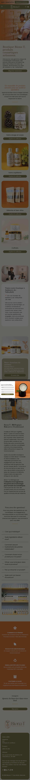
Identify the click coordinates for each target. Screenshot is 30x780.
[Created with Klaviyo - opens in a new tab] (15, 398)
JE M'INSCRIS (7, 394)
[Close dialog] (29, 381)
